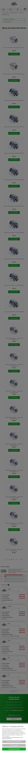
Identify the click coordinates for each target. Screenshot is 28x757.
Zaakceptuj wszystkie (14, 749)
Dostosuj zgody (14, 745)
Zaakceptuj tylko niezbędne (14, 741)
